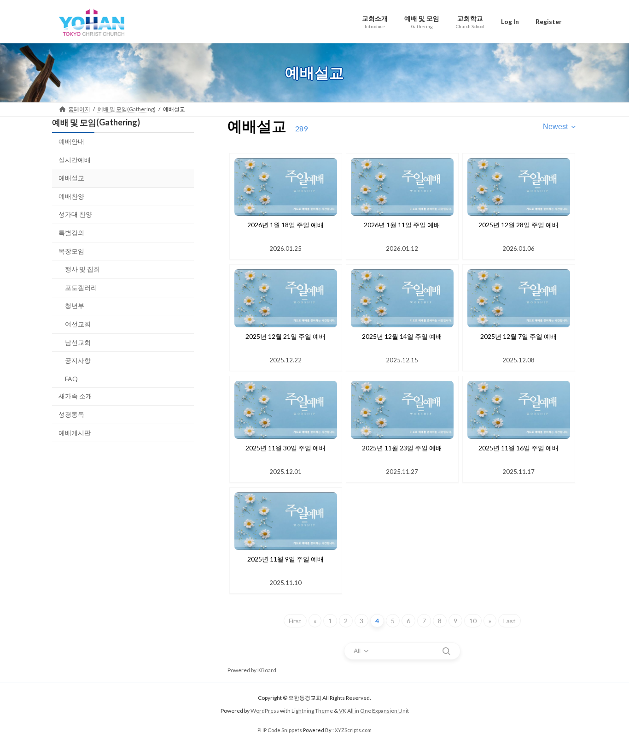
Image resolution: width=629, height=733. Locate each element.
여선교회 (78, 324)
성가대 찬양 (75, 214)
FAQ (71, 378)
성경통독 (71, 414)
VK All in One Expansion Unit (374, 711)
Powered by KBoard (251, 670)
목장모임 (71, 250)
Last (509, 621)
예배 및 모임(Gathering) (96, 122)
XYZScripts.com (353, 730)
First (295, 621)
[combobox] (560, 127)
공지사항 (78, 360)
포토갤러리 (81, 287)
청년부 (74, 305)
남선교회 (78, 342)
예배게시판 (74, 432)
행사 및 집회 (82, 269)
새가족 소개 (75, 396)
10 (473, 621)
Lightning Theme (312, 711)
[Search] (446, 651)
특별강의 (71, 232)
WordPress (264, 711)
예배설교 (71, 178)
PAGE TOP (605, 702)
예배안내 (71, 141)
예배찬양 (71, 196)
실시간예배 (74, 159)
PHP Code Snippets (279, 730)
